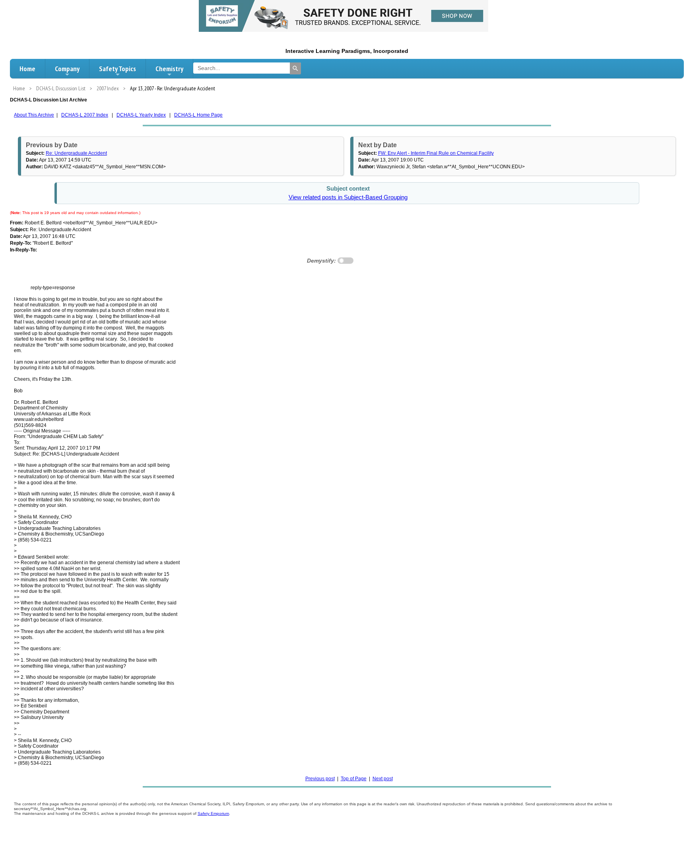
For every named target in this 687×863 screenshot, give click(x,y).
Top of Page (354, 778)
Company (67, 68)
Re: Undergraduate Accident (76, 153)
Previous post (320, 778)
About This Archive (34, 115)
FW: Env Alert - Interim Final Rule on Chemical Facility (436, 153)
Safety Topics (117, 68)
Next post (383, 778)
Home (27, 68)
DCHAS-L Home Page (198, 115)
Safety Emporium (213, 813)
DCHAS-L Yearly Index (141, 115)
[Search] (295, 68)
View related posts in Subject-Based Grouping (348, 197)
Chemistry (169, 68)
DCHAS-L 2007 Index (84, 115)
